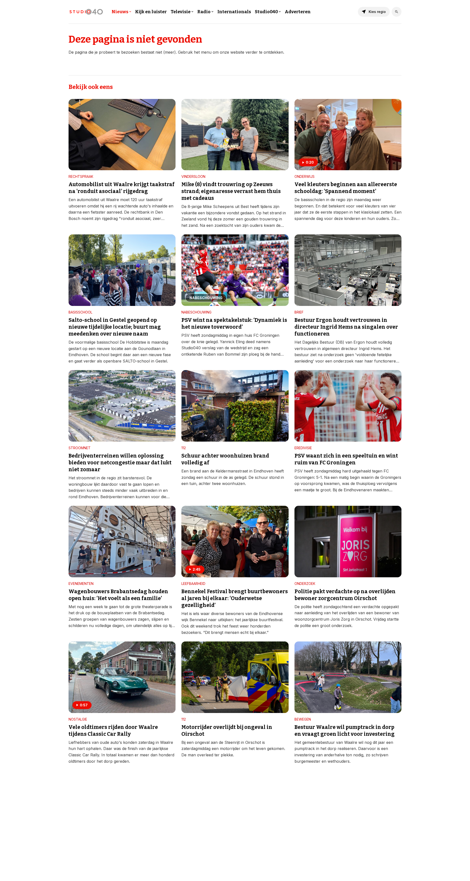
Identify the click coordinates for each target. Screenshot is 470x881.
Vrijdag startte (386, 619)
